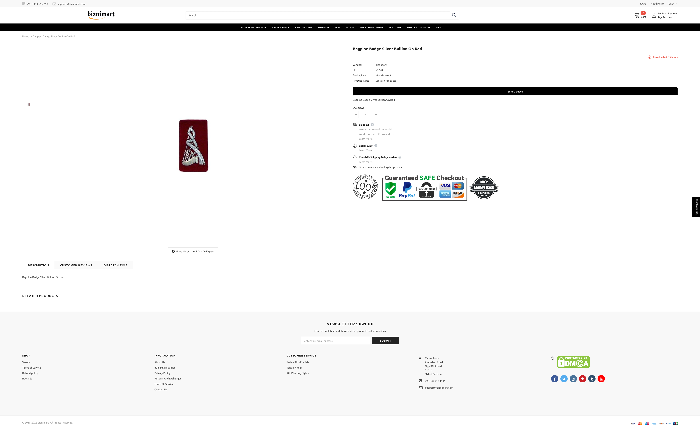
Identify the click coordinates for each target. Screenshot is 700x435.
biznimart (381, 64)
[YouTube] (601, 378)
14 (359, 167)
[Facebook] (554, 378)
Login (661, 13)
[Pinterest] (582, 378)
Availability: (359, 75)
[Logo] (101, 15)
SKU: (355, 70)
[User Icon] (654, 15)
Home (25, 36)
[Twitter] (564, 378)
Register (673, 13)
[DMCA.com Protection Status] (573, 361)
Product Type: (361, 80)
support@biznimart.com (71, 3)
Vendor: (357, 64)
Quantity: (358, 107)
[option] (193, 145)
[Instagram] (573, 378)
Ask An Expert (206, 251)
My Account (665, 17)
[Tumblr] (592, 378)
